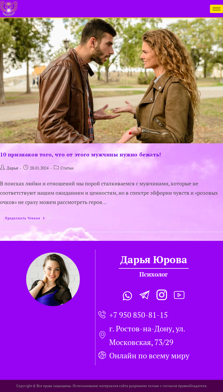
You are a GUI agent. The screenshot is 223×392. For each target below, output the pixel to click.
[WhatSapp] (127, 296)
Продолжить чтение (27, 217)
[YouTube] (179, 295)
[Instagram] (162, 295)
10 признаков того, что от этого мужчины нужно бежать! (80, 154)
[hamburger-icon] (216, 9)
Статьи (67, 168)
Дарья (12, 168)
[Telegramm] (144, 295)
